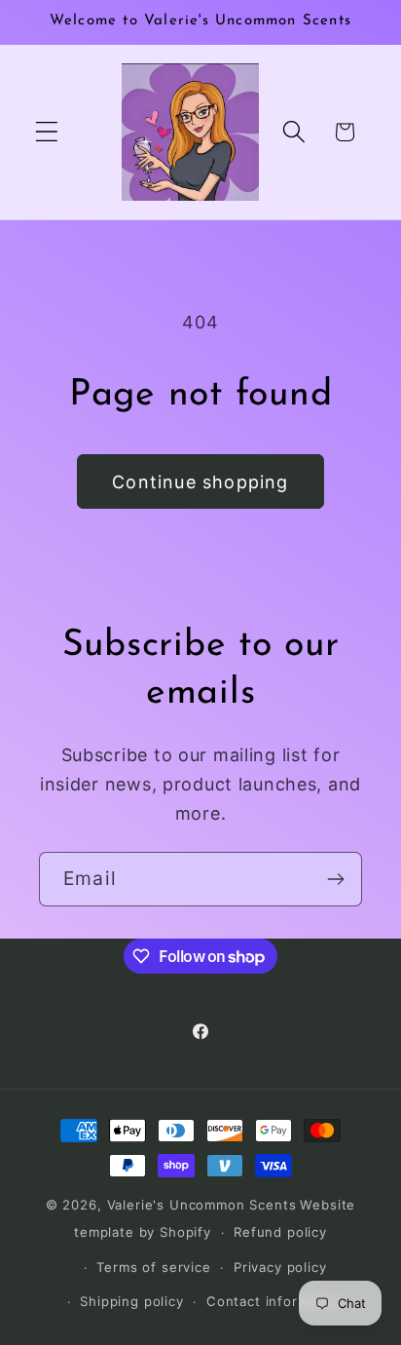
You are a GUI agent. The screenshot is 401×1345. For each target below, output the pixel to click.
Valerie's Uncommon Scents (202, 1204)
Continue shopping (200, 482)
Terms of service (153, 1267)
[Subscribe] (335, 879)
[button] (47, 132)
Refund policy (280, 1232)
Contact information (275, 1301)
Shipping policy (132, 1301)
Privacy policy (280, 1267)
